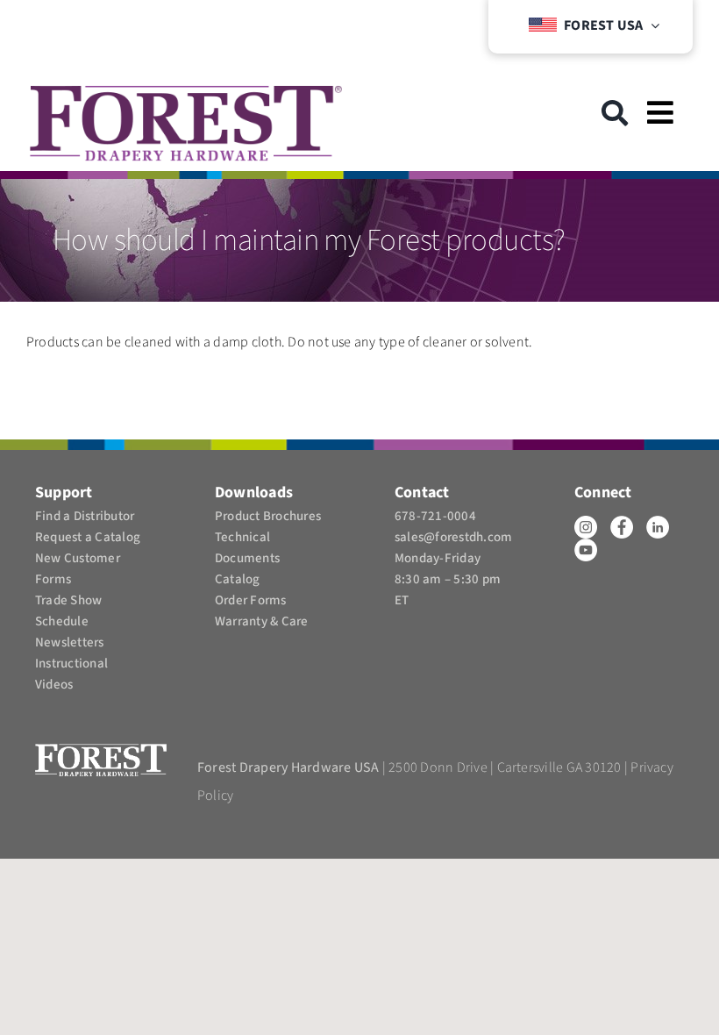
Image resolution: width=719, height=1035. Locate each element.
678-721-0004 (435, 516)
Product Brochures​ (268, 516)
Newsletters (69, 642)
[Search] (615, 113)
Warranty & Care (262, 621)
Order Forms (251, 600)
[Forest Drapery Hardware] (186, 92)
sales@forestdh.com (453, 537)
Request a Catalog (87, 537)
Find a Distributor (84, 516)
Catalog (237, 579)
